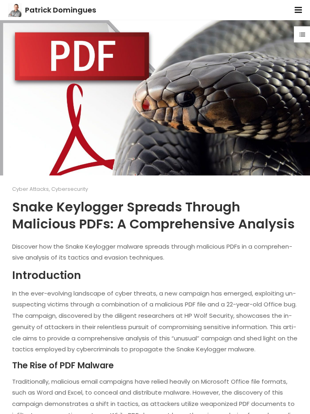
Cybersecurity (69, 189)
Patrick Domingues (60, 10)
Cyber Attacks (30, 189)
